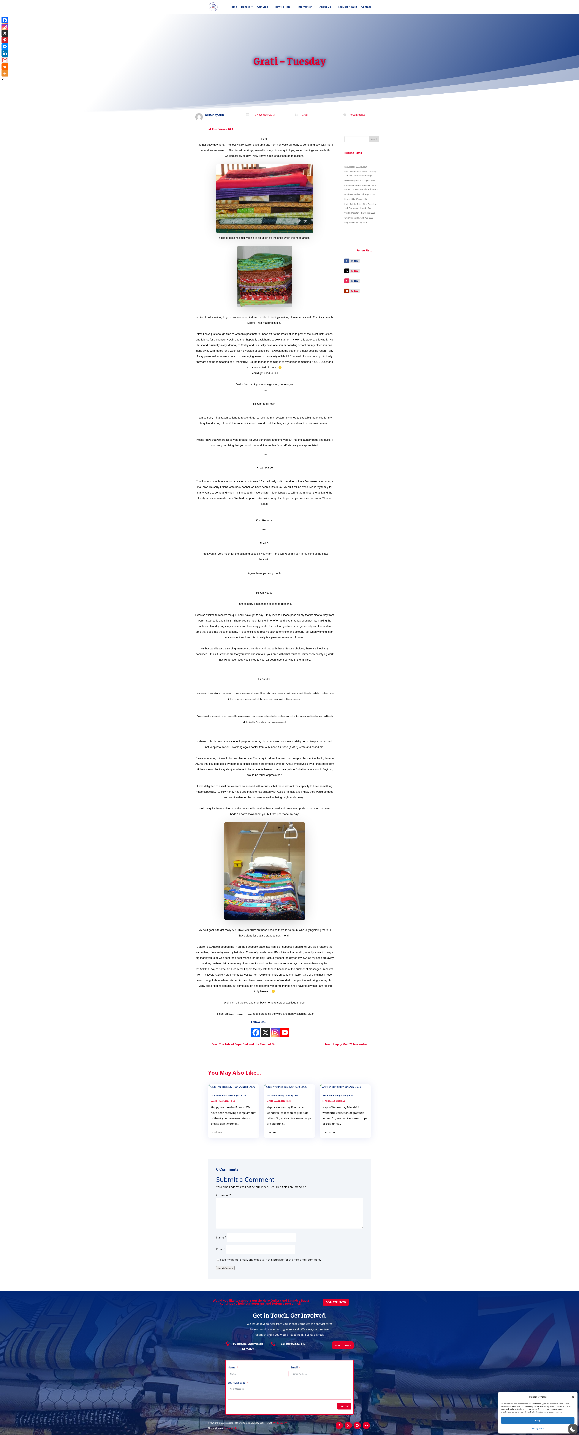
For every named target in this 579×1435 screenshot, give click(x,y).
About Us (325, 7)
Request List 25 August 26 (355, 166)
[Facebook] (5, 20)
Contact (366, 7)
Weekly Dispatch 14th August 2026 (359, 212)
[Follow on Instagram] (346, 280)
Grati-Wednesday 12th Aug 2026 (358, 217)
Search (373, 139)
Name (221, 1237)
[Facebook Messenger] (5, 46)
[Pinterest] (5, 40)
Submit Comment (225, 1268)
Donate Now (336, 1302)
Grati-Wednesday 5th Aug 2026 (338, 1095)
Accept (538, 1420)
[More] (5, 73)
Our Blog (262, 7)
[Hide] (3, 79)
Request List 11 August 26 (355, 222)
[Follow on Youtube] (346, 291)
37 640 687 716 (280, 1422)
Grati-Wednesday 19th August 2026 (360, 194)
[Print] (5, 66)
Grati (305, 114)
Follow (354, 260)
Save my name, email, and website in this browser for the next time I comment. (270, 1259)
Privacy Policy (538, 1428)
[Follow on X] (346, 270)
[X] (5, 33)
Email (221, 1249)
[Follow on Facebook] (346, 261)
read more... (218, 1132)
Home (233, 7)
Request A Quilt (347, 7)
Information (305, 7)
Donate (245, 7)
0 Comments (357, 114)
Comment (223, 1195)
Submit (344, 1406)
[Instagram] (255, 1032)
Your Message (236, 1382)
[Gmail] (5, 60)
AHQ (221, 115)
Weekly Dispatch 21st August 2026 (359, 180)
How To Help (283, 7)
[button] (572, 1396)
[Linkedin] (5, 53)
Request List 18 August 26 (355, 199)
